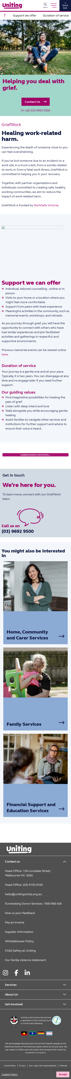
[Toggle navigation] (53, 5)
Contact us (12, 861)
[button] (35, 102)
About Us (11, 994)
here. (5, 354)
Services (11, 985)
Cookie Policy (10, 1065)
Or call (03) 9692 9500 (35, 110)
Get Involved (14, 1004)
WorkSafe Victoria (46, 205)
